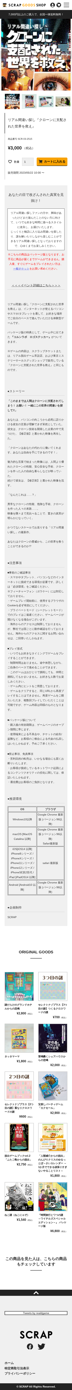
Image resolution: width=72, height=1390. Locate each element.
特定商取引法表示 (17, 1368)
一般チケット (21, 268)
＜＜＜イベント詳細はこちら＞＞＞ (36, 285)
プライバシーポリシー (20, 1373)
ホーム (9, 1363)
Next (67, 55)
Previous (4, 55)
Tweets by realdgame (36, 1313)
